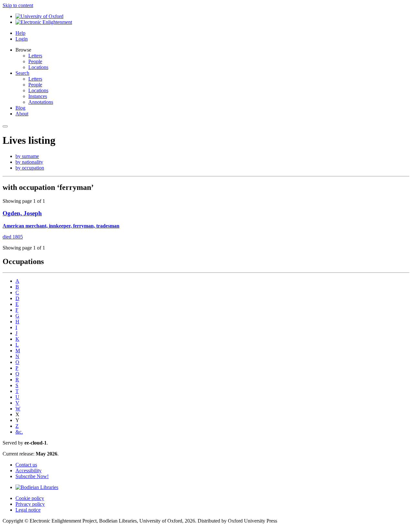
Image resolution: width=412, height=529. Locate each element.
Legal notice (28, 510)
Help (20, 33)
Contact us (26, 464)
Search (22, 73)
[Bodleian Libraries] (36, 487)
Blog (20, 108)
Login (21, 39)
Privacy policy (30, 504)
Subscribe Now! (32, 476)
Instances (37, 96)
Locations (38, 67)
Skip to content (18, 5)
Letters (35, 55)
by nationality (29, 162)
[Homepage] (43, 22)
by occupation (29, 168)
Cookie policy (29, 498)
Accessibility (28, 470)
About (21, 113)
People (35, 61)
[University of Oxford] (39, 16)
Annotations (40, 102)
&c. (19, 432)
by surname (27, 156)
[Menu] (5, 126)
